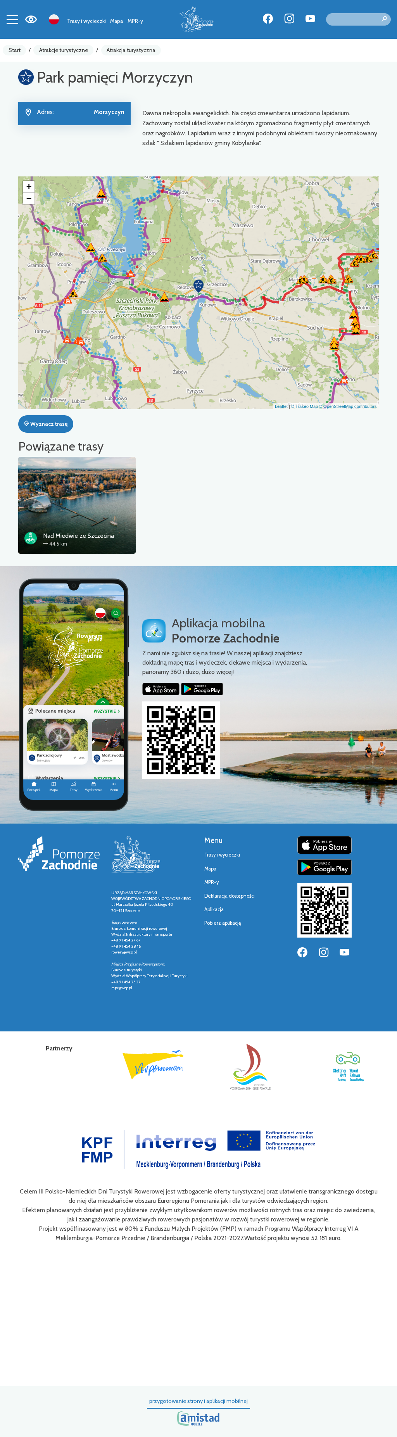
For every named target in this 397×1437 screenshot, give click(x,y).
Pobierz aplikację (222, 923)
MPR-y (135, 21)
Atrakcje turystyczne (63, 50)
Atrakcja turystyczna (131, 50)
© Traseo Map (304, 406)
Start (15, 50)
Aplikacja (214, 909)
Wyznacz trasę (48, 423)
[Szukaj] (384, 19)
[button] (198, 286)
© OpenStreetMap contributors (348, 406)
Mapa (116, 21)
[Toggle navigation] (12, 19)
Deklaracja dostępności (229, 896)
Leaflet (281, 406)
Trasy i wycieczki (86, 21)
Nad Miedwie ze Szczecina (78, 535)
